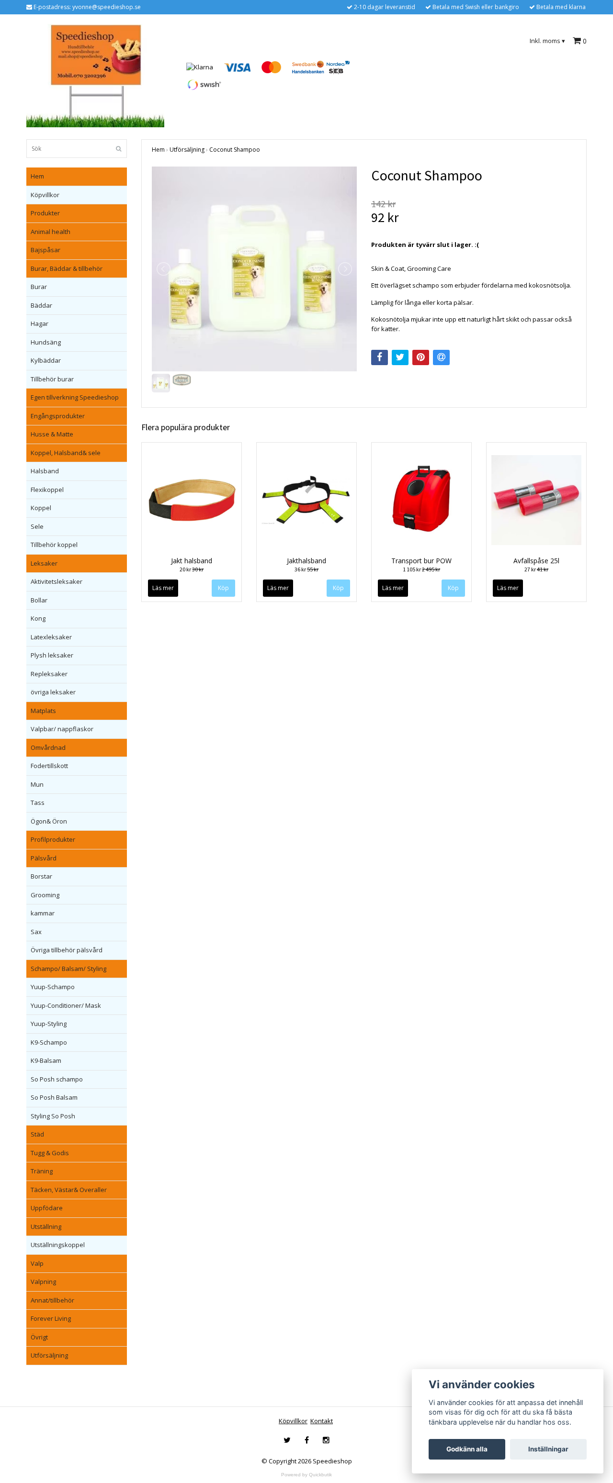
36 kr (306, 569)
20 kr (192, 569)
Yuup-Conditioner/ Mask (66, 1005)
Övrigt (39, 1337)
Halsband (45, 471)
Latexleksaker (51, 637)
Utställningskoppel (58, 1244)
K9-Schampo (49, 1042)
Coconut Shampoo (234, 149)
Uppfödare (47, 1208)
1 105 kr (421, 569)
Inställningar (548, 1449)
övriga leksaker (53, 692)
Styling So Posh (53, 1116)
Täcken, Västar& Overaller (69, 1189)
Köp (223, 588)
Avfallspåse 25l (536, 560)
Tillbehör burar (52, 379)
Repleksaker (49, 673)
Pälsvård (44, 858)
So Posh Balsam (54, 1097)
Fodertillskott (49, 765)
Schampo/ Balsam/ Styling (68, 968)
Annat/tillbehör (52, 1300)
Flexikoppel (47, 489)
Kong (38, 618)
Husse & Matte (52, 434)
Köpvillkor (45, 194)
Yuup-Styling (49, 1023)
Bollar (39, 600)
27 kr (536, 569)
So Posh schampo (57, 1079)
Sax (36, 931)
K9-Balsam (46, 1060)
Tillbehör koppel (54, 544)
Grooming (45, 895)
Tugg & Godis (50, 1152)
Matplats (43, 710)
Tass (38, 802)
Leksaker (44, 563)
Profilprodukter (53, 839)
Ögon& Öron (49, 821)
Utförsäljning (49, 1355)
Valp (37, 1263)
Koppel (41, 507)
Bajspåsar (45, 249)
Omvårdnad (48, 747)
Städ (37, 1134)
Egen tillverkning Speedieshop (75, 397)
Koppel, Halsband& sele (66, 452)
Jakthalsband (306, 560)
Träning (42, 1171)
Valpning (43, 1281)
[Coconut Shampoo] (254, 269)
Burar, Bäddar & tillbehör (66, 268)
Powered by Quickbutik (306, 1474)
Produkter (45, 213)
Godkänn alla (467, 1449)
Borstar (41, 876)
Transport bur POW (421, 560)
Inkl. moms (547, 40)
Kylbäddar (46, 360)
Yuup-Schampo (53, 986)
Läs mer (163, 588)
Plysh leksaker (52, 655)
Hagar (39, 323)
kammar (43, 913)
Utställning (46, 1226)
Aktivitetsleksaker (56, 581)
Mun (37, 784)
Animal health (50, 231)
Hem (37, 176)
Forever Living (51, 1318)
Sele (37, 526)
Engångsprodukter (58, 416)
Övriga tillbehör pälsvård (66, 950)
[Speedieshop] (95, 75)
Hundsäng (46, 342)
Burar (39, 286)
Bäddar (41, 305)
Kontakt (321, 1420)
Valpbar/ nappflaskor (62, 729)
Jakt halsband (191, 560)
